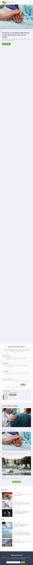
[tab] (16, 357)
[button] (30, 2)
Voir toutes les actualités (16, 481)
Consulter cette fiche (13, 394)
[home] (8, 2)
